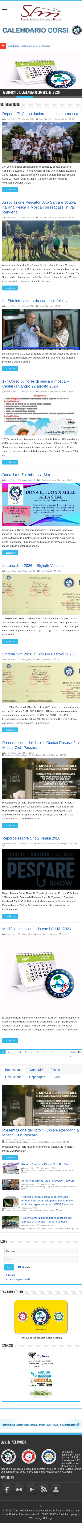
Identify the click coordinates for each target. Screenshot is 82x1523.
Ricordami (27, 1267)
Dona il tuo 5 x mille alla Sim (26, 475)
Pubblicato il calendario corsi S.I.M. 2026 (28, 45)
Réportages (62, 844)
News (64, 119)
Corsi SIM (43, 119)
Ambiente (9, 1229)
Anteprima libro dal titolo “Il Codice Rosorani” (48, 1180)
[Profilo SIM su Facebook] (7, 1489)
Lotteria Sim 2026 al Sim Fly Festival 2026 (38, 654)
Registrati (9, 1274)
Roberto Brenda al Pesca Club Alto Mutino (46, 1164)
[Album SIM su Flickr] (19, 1489)
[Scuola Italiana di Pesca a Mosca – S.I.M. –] (41, 12)
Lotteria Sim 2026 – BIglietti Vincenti (33, 565)
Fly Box (32, 755)
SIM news (49, 306)
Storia (70, 1170)
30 (52, 1052)
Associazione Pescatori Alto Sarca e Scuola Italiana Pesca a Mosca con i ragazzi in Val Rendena (39, 207)
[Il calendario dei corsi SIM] (41, 30)
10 (38, 1052)
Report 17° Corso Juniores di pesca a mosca (40, 114)
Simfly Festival (45, 571)
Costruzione (10, 755)
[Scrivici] (56, 1489)
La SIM (47, 844)
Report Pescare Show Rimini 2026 (31, 838)
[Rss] (40, 1506)
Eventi (51, 119)
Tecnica (56, 1069)
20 (45, 1052)
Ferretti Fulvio (10, 119)
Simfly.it (66, 1229)
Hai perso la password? (17, 1279)
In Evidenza (44, 480)
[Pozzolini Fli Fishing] (41, 1393)
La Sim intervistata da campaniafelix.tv (35, 301)
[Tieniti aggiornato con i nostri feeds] (43, 1489)
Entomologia (21, 755)
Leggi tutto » (10, 189)
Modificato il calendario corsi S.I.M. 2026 (31, 93)
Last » (67, 1056)
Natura (58, 119)
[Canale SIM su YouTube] (31, 1489)
